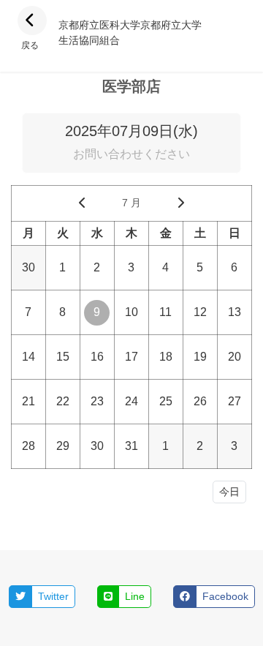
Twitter (53, 596)
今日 (229, 491)
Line (135, 596)
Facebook (225, 596)
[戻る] (32, 20)
